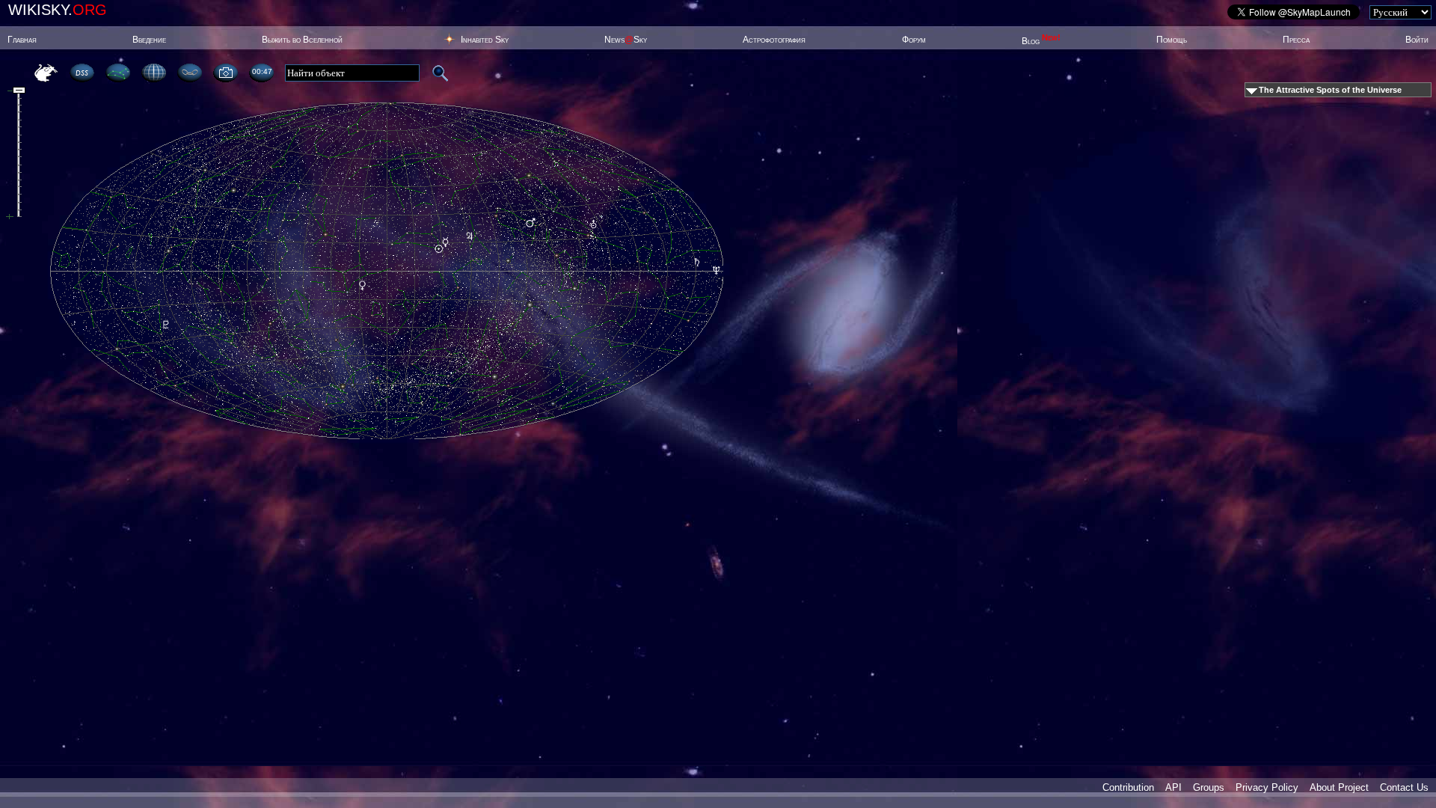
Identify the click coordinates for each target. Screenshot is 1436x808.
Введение (149, 39)
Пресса (1296, 39)
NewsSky (625, 39)
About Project (1339, 787)
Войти (1417, 39)
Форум (914, 39)
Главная (22, 39)
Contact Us (1404, 787)
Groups (1208, 787)
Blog (1041, 41)
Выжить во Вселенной (302, 39)
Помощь (1171, 39)
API (1173, 787)
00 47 (261, 71)
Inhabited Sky (485, 39)
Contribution (1128, 787)
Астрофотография (774, 39)
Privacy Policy (1267, 787)
